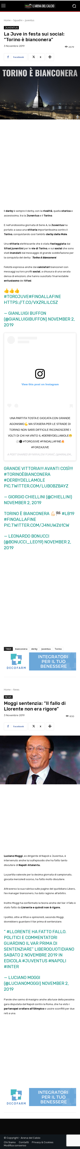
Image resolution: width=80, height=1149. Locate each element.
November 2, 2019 (22, 502)
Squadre (18, 20)
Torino (58, 648)
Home (7, 20)
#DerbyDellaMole (24, 480)
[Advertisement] (40, 165)
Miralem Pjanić (43, 454)
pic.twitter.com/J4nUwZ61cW (36, 525)
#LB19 (68, 513)
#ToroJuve (16, 296)
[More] (50, 57)
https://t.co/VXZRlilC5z (31, 302)
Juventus (29, 20)
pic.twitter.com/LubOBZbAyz (36, 486)
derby (34, 648)
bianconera (21, 648)
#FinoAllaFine (45, 296)
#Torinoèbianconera (27, 474)
